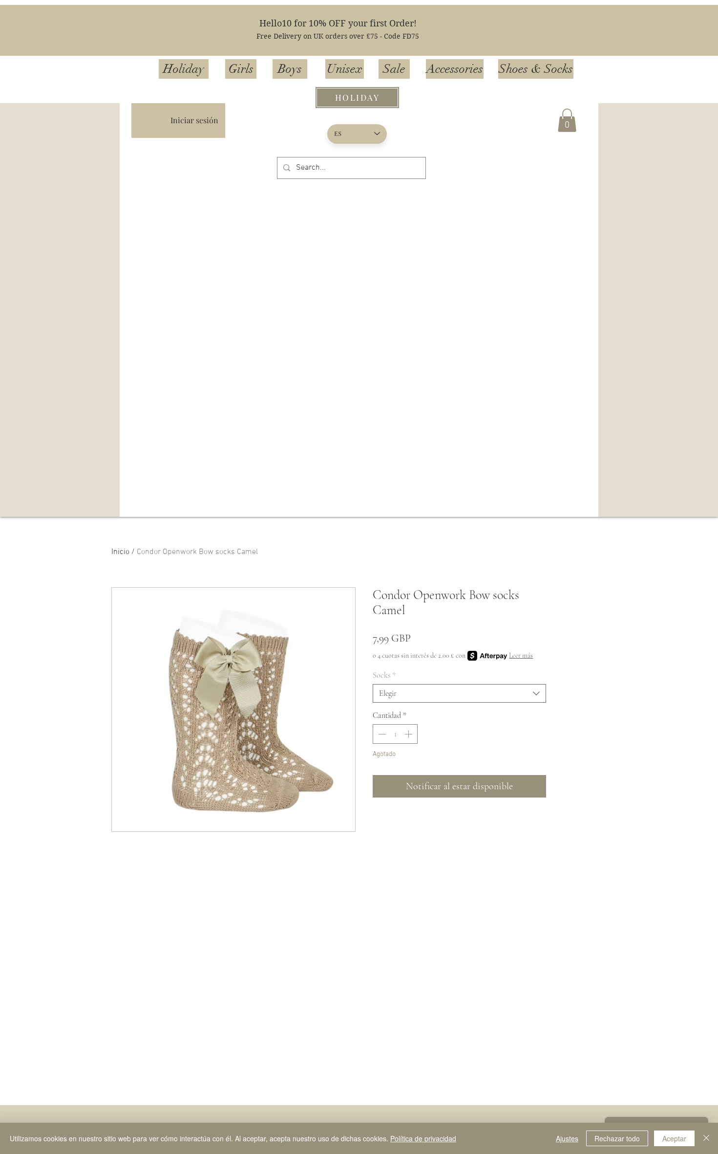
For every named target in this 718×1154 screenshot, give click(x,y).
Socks (384, 675)
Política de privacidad (423, 1138)
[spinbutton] (395, 734)
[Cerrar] (706, 1138)
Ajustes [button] (567, 1138)
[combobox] (459, 693)
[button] (567, 120)
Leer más (521, 655)
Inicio (120, 552)
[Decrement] (381, 734)
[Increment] (409, 734)
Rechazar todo (617, 1138)
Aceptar (674, 1138)
